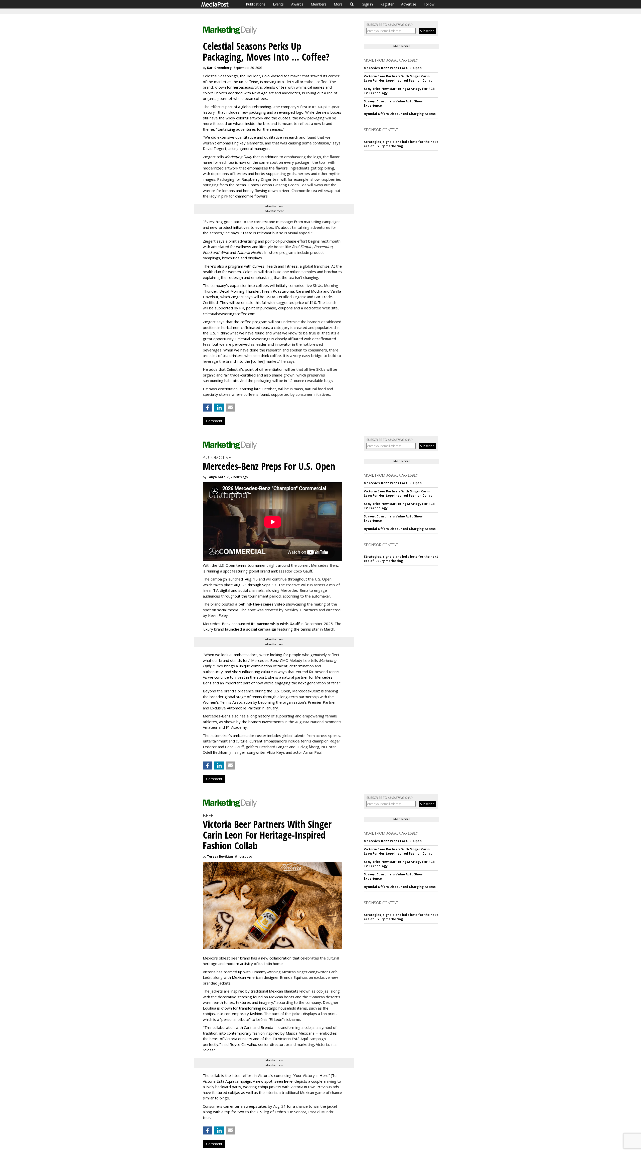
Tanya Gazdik (218, 477)
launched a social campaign (250, 629)
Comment (214, 421)
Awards (297, 4)
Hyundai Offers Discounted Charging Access (400, 114)
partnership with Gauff (278, 623)
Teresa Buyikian (220, 856)
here (288, 1081)
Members (318, 4)
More (338, 4)
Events (278, 4)
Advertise (408, 4)
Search (352, 4)
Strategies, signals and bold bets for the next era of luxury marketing (401, 144)
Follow (429, 4)
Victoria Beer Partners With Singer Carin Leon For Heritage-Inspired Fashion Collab (398, 78)
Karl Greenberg (219, 68)
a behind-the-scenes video (260, 604)
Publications (255, 4)
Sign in (367, 4)
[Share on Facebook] (207, 408)
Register (387, 4)
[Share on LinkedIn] (219, 408)
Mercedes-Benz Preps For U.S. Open (393, 68)
